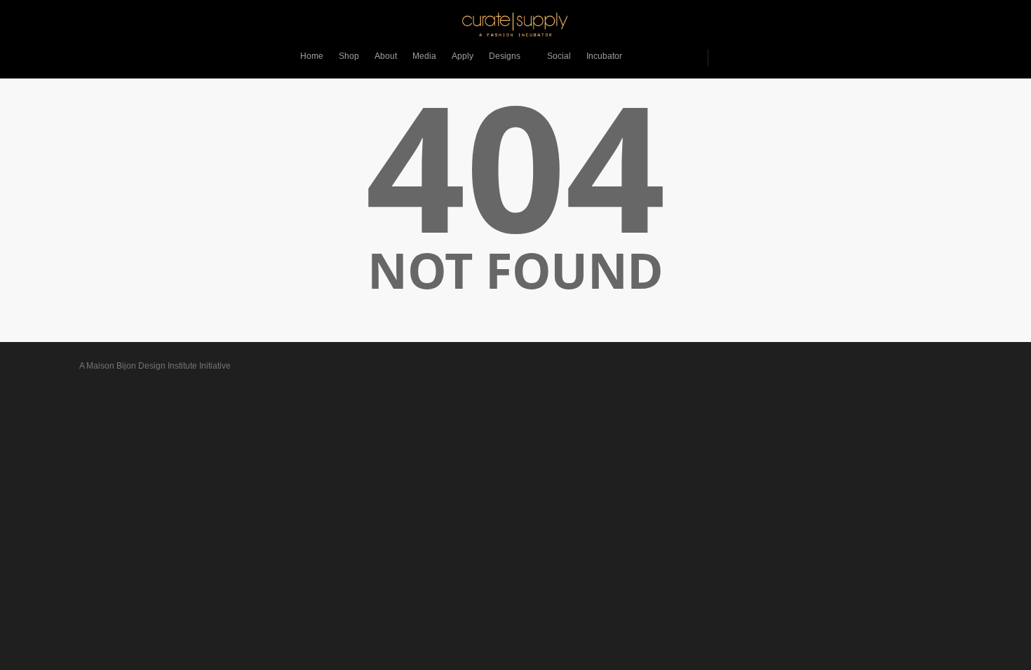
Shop (349, 56)
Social (559, 56)
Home (311, 56)
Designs (504, 56)
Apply (462, 56)
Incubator (604, 56)
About (386, 56)
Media (424, 56)
